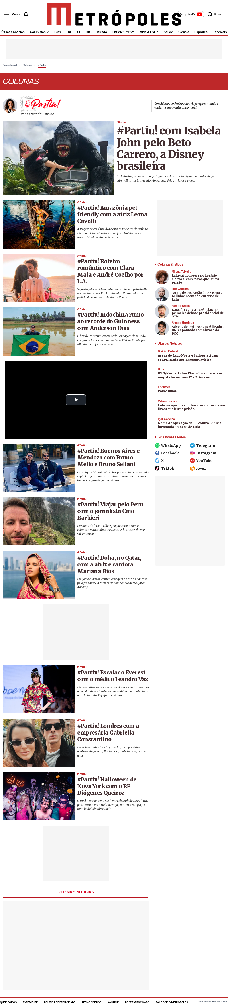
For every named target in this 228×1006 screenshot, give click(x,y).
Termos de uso (91, 1002)
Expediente (30, 1002)
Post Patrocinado (137, 1002)
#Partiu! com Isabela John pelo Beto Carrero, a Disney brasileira (169, 148)
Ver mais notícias (76, 892)
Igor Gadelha (180, 288)
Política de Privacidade (59, 1002)
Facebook (170, 453)
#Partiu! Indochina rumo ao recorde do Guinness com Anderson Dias (110, 321)
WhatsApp (171, 445)
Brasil (58, 32)
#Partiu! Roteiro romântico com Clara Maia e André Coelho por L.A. (110, 271)
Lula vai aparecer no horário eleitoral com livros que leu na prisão (195, 278)
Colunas (27, 65)
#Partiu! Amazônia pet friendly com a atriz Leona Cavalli (112, 214)
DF (70, 32)
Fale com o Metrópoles (172, 1002)
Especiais (220, 32)
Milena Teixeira (181, 271)
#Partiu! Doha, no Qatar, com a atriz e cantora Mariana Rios (109, 564)
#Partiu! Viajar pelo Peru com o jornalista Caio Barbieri (110, 511)
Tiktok (167, 468)
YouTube (204, 460)
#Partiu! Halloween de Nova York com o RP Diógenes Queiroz (106, 786)
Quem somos (8, 1002)
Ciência (183, 32)
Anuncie (113, 1002)
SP (79, 32)
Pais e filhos (167, 391)
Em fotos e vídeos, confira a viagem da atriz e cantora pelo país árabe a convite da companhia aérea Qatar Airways (112, 583)
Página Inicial (10, 65)
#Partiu (42, 65)
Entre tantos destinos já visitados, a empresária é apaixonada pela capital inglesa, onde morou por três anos (111, 751)
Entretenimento (123, 32)
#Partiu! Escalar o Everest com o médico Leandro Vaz (112, 676)
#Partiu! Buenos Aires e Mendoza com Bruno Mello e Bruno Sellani (108, 457)
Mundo (102, 32)
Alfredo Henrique (183, 322)
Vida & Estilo (149, 32)
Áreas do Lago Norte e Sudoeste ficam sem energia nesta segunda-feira (188, 357)
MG (88, 32)
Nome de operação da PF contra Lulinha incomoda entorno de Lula (197, 296)
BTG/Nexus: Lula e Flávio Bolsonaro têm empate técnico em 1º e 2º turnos (190, 375)
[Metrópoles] (114, 14)
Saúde (168, 32)
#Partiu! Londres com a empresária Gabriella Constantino (108, 732)
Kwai (201, 468)
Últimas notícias (12, 32)
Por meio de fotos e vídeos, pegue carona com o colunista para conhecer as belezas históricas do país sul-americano (111, 530)
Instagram (206, 453)
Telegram (205, 445)
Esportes (200, 32)
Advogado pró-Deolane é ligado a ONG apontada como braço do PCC (198, 330)
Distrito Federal (168, 351)
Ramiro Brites (181, 305)
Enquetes (164, 387)
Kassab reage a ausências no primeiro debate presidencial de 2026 (198, 313)
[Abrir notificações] (26, 14)
